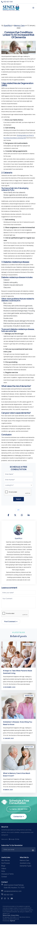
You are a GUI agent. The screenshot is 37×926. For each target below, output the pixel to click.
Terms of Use (6, 915)
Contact (4, 877)
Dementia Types (25, 866)
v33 (18, 510)
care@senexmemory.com (12, 891)
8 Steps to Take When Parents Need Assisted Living (17, 672)
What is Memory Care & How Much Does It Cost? (16, 774)
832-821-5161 (8, 2)
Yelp (17, 839)
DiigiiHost (12, 920)
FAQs (3, 871)
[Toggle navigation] (33, 7)
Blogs (3, 866)
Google (12, 839)
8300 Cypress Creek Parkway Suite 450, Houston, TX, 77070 (14, 886)
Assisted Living (28, 644)
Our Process (5, 863)
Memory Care (19, 25)
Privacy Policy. (15, 915)
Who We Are (5, 860)
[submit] (33, 850)
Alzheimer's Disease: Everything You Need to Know (17, 723)
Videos (3, 868)
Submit (18, 499)
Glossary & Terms (7, 874)
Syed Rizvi (8, 25)
